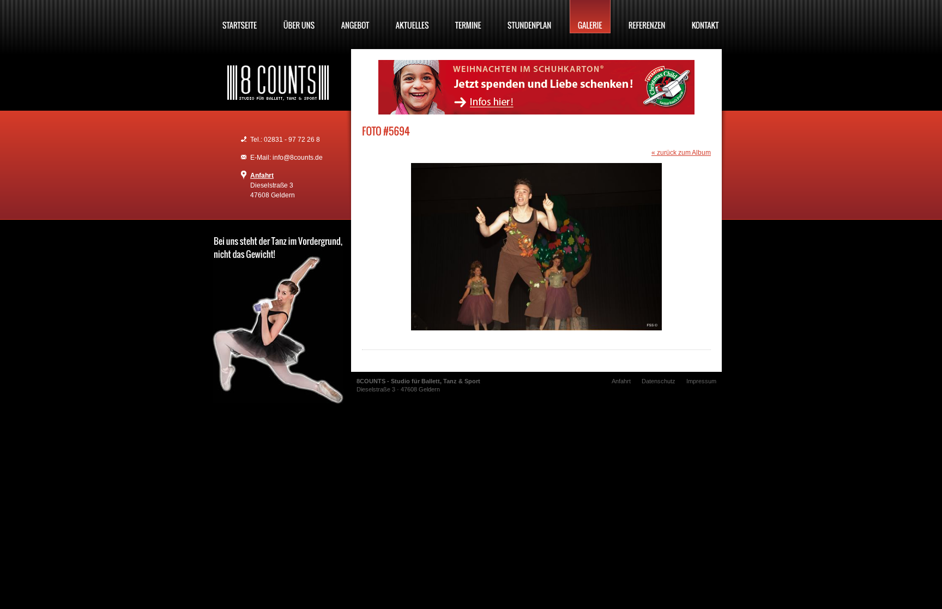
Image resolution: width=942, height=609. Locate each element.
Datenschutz (658, 381)
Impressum (701, 381)
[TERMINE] (468, 16)
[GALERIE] (590, 16)
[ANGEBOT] (355, 16)
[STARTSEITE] (239, 16)
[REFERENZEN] (647, 16)
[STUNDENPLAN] (529, 16)
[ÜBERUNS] (299, 16)
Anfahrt (262, 175)
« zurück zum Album (681, 152)
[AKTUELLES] (412, 16)
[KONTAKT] (705, 16)
